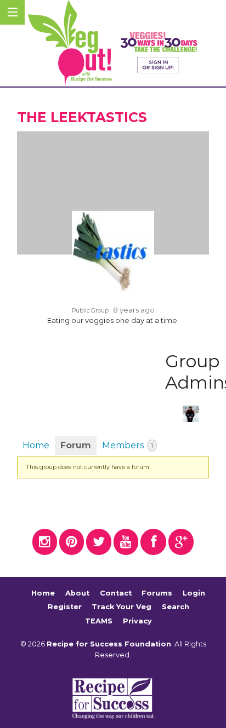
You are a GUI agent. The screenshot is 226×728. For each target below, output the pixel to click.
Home (35, 445)
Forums (157, 593)
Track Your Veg (121, 607)
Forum (75, 445)
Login (194, 593)
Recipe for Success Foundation (109, 644)
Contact (116, 593)
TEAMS (98, 621)
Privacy (137, 621)
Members (127, 445)
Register (65, 607)
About (77, 593)
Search (175, 607)
